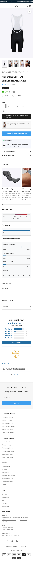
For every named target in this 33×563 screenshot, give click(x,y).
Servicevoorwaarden (7, 481)
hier (7, 535)
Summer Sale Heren (7, 457)
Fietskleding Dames (7, 417)
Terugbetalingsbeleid (7, 478)
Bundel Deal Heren (7, 454)
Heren (9, 71)
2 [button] (14, 374)
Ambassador (5, 506)
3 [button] (17, 374)
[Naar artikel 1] (4, 64)
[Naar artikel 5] (27, 64)
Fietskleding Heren (7, 442)
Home (3, 71)
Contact (4, 484)
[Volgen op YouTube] (12, 541)
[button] (16, 151)
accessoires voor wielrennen (17, 522)
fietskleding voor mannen (19, 517)
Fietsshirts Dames (7, 420)
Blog (3, 500)
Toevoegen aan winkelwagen (16, 134)
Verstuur (16, 403)
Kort (27, 71)
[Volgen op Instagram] (7, 541)
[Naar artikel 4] (22, 64)
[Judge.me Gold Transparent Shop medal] (15, 353)
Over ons (4, 494)
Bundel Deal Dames (7, 429)
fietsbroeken (23, 520)
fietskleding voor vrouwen (9, 520)
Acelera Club (5, 497)
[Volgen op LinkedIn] (17, 541)
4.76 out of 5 (21, 323)
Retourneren (5, 472)
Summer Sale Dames (8, 432)
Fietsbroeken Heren (7, 448)
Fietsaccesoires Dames (8, 426)
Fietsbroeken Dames (7, 423)
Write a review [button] (16, 342)
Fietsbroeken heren (18, 71)
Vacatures (4, 503)
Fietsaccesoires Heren (8, 451)
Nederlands (24, 546)
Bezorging (4, 469)
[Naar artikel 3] (16, 64)
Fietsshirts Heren (6, 445)
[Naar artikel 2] (10, 64)
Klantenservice (6, 466)
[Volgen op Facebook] (3, 541)
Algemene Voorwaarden (8, 475)
